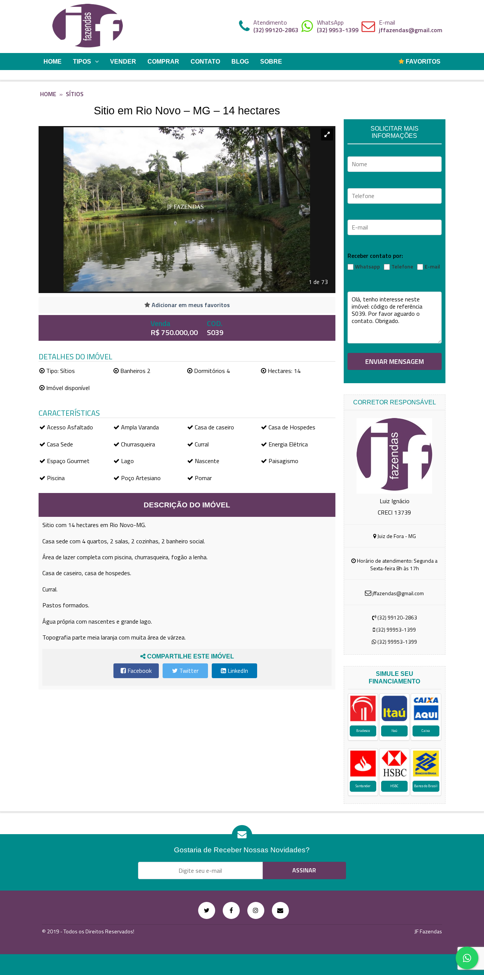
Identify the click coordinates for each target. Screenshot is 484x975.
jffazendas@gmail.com (410, 29)
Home (52, 61)
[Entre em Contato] (280, 910)
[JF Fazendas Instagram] (255, 910)
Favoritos (422, 61)
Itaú (394, 730)
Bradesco (363, 730)
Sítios (75, 93)
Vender (123, 61)
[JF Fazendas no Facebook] (231, 910)
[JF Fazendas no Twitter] (206, 910)
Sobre (271, 61)
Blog (240, 61)
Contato (205, 61)
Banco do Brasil (425, 785)
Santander (363, 785)
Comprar (163, 61)
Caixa (426, 730)
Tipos (82, 61)
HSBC (394, 785)
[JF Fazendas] (88, 26)
